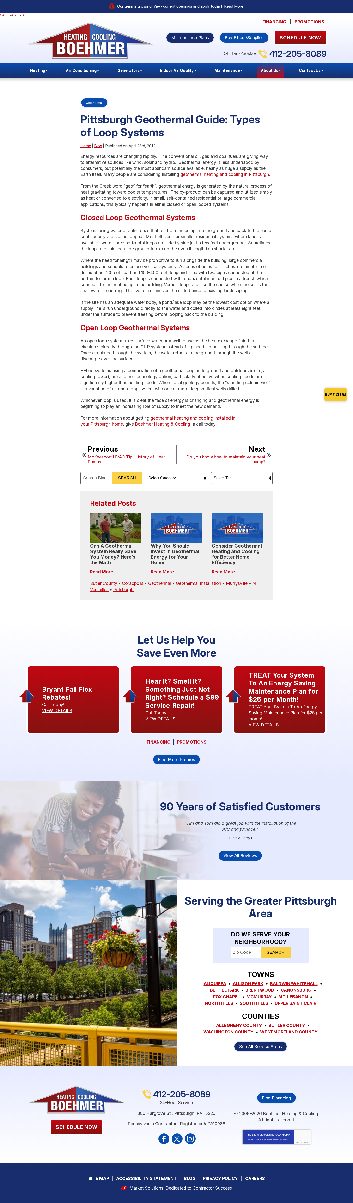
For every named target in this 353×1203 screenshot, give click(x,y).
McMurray (259, 996)
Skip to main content (12, 15)
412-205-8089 (298, 54)
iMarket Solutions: (146, 1188)
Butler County (103, 583)
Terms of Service (278, 1139)
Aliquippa (215, 983)
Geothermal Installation (198, 583)
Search (127, 478)
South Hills (254, 1003)
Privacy (299, 1142)
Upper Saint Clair (295, 1003)
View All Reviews (240, 855)
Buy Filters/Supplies (244, 37)
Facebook (163, 1138)
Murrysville (237, 583)
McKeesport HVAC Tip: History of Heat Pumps (126, 459)
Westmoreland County (289, 1031)
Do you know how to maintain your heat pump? (225, 459)
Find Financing (276, 1097)
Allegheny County (239, 1025)
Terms (306, 1142)
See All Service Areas (260, 1046)
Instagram (190, 1138)
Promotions (309, 21)
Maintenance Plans (190, 37)
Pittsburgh (123, 589)
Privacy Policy (264, 1139)
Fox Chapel (226, 996)
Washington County (228, 1031)
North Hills (219, 1003)
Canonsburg (296, 990)
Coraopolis (132, 583)
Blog (98, 145)
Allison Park (248, 983)
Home (85, 145)
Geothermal (94, 102)
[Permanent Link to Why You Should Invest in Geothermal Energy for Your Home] (176, 528)
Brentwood (259, 990)
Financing (274, 21)
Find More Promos (176, 759)
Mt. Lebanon (293, 996)
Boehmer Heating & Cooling (162, 424)
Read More (233, 6)
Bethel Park (224, 990)
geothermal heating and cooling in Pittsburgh (224, 174)
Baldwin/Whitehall (294, 983)
